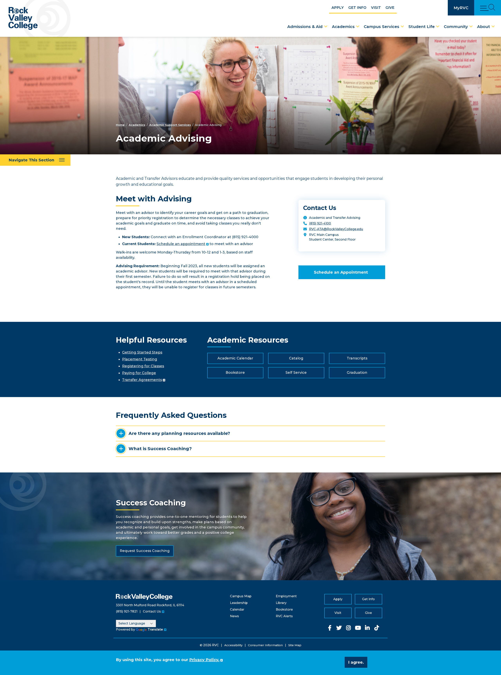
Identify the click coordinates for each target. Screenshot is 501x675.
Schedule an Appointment (341, 272)
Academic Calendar (235, 358)
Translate (155, 629)
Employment (286, 596)
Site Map (294, 645)
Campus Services (381, 26)
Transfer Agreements (142, 380)
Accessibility (233, 645)
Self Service (296, 372)
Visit (376, 7)
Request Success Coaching (145, 551)
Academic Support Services (170, 125)
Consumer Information (265, 645)
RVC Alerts (284, 616)
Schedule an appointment (181, 244)
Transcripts (357, 358)
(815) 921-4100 (320, 223)
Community (456, 26)
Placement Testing (139, 359)
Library (281, 603)
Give (390, 7)
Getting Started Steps (142, 352)
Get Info (357, 7)
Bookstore (235, 372)
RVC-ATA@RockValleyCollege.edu (336, 229)
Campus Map (240, 596)
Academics (343, 26)
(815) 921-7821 (126, 611)
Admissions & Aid (305, 26)
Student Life (421, 26)
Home (120, 125)
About (483, 26)
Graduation (357, 372)
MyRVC (461, 7)
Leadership (239, 603)
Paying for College (139, 373)
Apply (338, 7)
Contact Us (152, 611)
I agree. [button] (356, 662)
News (234, 616)
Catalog (296, 358)
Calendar (237, 609)
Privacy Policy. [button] (204, 659)
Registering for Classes (143, 366)
